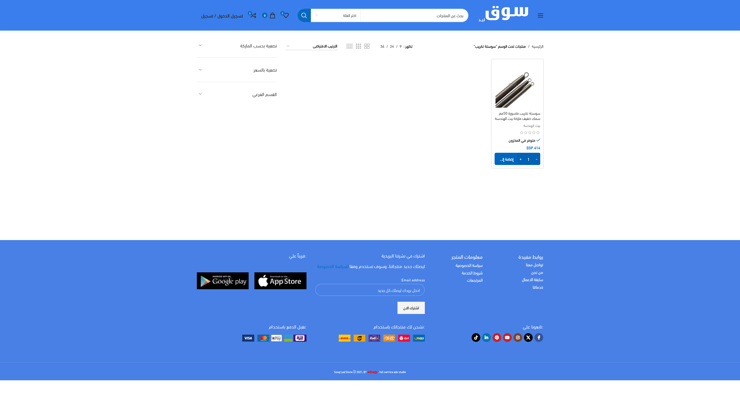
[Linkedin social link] (486, 337)
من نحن (537, 272)
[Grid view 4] (349, 46)
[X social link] (528, 337)
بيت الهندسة (531, 125)
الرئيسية (537, 46)
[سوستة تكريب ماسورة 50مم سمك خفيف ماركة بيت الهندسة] (517, 85)
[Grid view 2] (367, 46)
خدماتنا (538, 286)
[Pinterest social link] (497, 337)
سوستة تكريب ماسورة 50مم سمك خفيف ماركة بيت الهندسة (517, 115)
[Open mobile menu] (540, 15)
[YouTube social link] (507, 337)
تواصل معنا (534, 264)
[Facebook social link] (538, 337)
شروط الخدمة (472, 272)
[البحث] (304, 15)
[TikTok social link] (476, 337)
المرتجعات (475, 279)
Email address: (413, 279)
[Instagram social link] (517, 337)
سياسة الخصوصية (469, 265)
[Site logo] (503, 14)
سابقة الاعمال (532, 279)
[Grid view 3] (358, 46)
